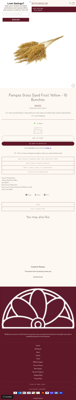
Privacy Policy (38, 378)
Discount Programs (38, 372)
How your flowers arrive (38, 163)
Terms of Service (38, 365)
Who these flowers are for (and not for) (38, 159)
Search (38, 345)
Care (38, 204)
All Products (38, 349)
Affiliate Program (38, 362)
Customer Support (37, 389)
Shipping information (38, 172)
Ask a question (38, 209)
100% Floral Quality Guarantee (38, 167)
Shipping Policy (38, 375)
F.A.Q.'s (38, 359)
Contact (38, 355)
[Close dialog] (30, 2)
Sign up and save (38, 384)
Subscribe (16, 20)
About (38, 352)
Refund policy (38, 369)
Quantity (38, 128)
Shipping (32, 108)
